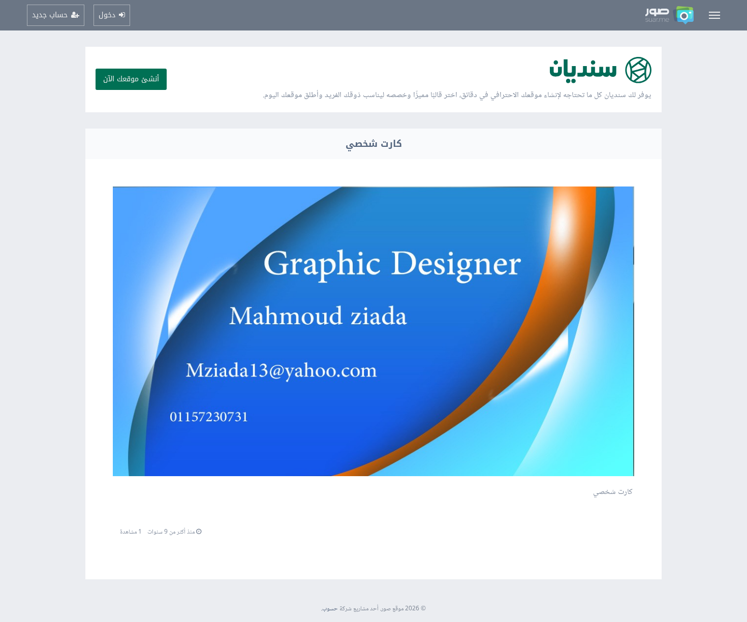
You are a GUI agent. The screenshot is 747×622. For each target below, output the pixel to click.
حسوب (330, 609)
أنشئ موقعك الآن (131, 79)
